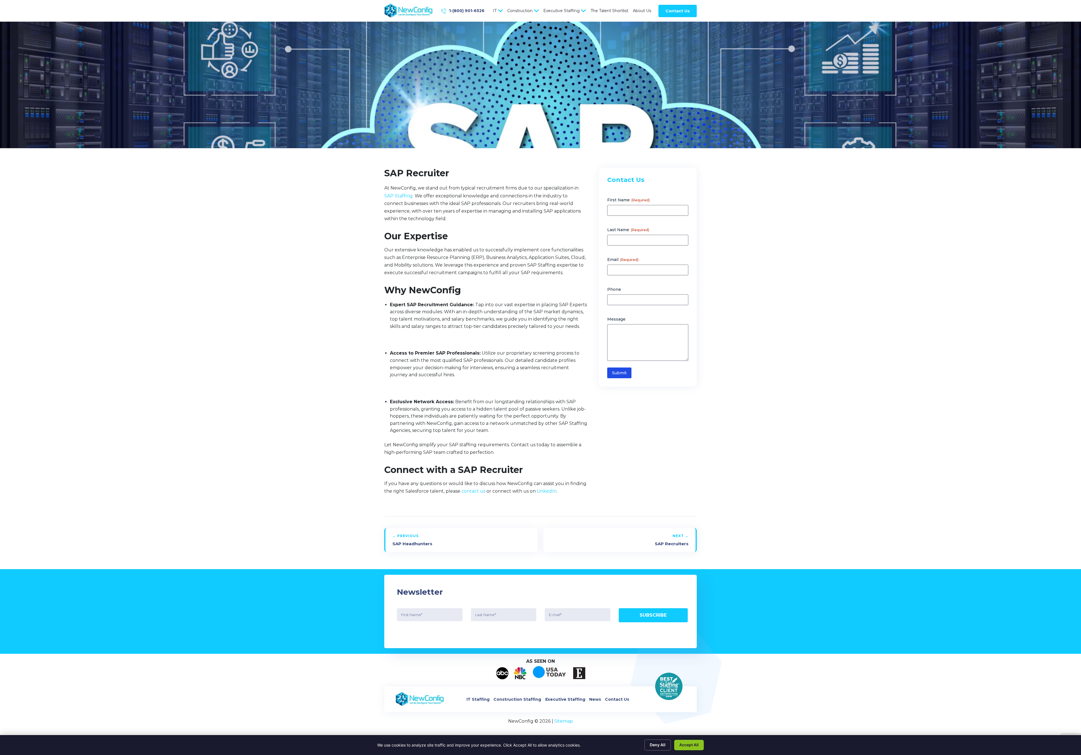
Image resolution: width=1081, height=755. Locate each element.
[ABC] (502, 673)
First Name (628, 199)
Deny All (657, 744)
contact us (473, 491)
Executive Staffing (561, 10)
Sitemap (563, 721)
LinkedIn (547, 491)
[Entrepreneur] (579, 673)
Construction (520, 10)
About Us (642, 10)
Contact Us (677, 10)
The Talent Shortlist (609, 10)
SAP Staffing (398, 196)
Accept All (689, 744)
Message (616, 319)
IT (495, 10)
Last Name (628, 229)
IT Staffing (478, 699)
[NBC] (520, 673)
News (595, 699)
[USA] (549, 673)
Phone (614, 289)
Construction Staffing (517, 699)
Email (622, 259)
